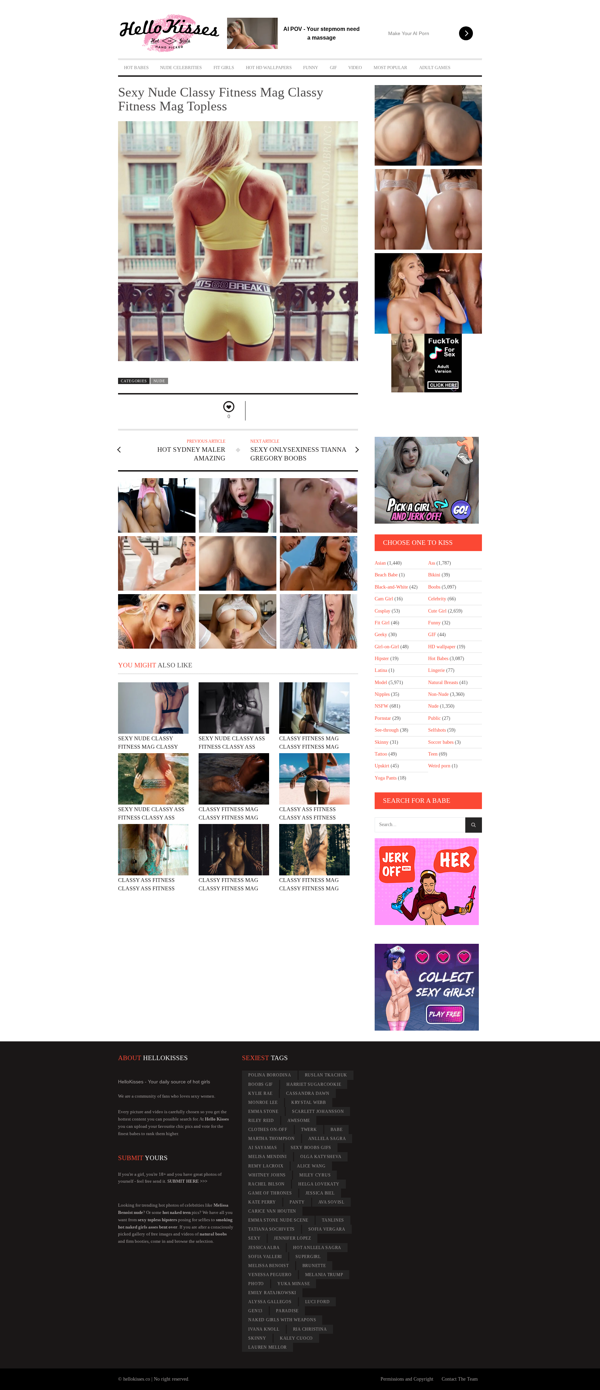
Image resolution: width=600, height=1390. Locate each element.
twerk (309, 1129)
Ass (431, 563)
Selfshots (437, 730)
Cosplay (382, 611)
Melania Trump (324, 1274)
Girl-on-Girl (387, 646)
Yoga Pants (386, 778)
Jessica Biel (320, 1193)
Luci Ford (317, 1301)
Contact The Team (460, 1379)
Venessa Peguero (269, 1274)
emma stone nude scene (278, 1220)
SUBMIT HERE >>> (187, 1181)
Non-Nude (438, 694)
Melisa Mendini (267, 1156)
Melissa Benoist (268, 1265)
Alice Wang (311, 1166)
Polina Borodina (269, 1075)
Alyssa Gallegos (269, 1301)
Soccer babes (440, 742)
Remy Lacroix (265, 1166)
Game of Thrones (270, 1193)
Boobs (434, 587)
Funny (310, 67)
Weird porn (439, 765)
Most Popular (390, 67)
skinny (257, 1338)
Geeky (381, 634)
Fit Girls (224, 67)
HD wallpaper (442, 646)
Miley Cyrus (315, 1175)
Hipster (382, 658)
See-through (387, 730)
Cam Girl (384, 598)
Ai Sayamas (262, 1147)
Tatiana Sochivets (271, 1229)
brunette (314, 1265)
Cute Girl (437, 611)
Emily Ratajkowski (272, 1292)
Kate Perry (262, 1202)
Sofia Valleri (265, 1256)
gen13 (255, 1310)
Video (355, 67)
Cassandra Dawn (308, 1093)
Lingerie (436, 670)
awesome (299, 1120)
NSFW (381, 706)
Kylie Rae (260, 1093)
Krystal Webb (308, 1102)
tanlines (333, 1220)
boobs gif (260, 1084)
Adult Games (434, 67)
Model (381, 682)
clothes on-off (268, 1129)
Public (434, 718)
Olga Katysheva (321, 1156)
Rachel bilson (266, 1184)
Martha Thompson (271, 1138)
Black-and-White (391, 587)
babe (337, 1129)
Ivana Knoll (263, 1329)
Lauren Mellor (267, 1347)
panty (297, 1202)
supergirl (308, 1256)
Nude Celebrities (181, 67)
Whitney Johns (267, 1175)
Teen (433, 754)
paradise (287, 1310)
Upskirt (382, 765)
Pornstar (383, 718)
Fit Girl (382, 622)
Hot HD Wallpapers (269, 67)
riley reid (261, 1120)
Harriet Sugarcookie (313, 1084)
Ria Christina (310, 1329)
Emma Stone (263, 1111)
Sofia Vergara (326, 1229)
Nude (159, 381)
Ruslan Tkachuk (326, 1075)
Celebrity (437, 598)
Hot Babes (136, 67)
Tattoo (381, 754)
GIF (333, 67)
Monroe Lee (263, 1102)
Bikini (434, 574)
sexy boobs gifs (311, 1147)
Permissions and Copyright (407, 1379)
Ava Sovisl (331, 1202)
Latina (381, 670)
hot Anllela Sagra (317, 1247)
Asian (380, 563)
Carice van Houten (272, 1211)
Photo (256, 1283)
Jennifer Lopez (292, 1238)
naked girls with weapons (282, 1319)
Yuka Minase (293, 1283)
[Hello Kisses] (172, 33)
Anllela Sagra (327, 1138)
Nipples (382, 694)
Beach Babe (386, 574)
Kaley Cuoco (296, 1338)
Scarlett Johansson (318, 1111)
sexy (254, 1238)
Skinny (382, 742)
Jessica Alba (264, 1247)
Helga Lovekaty (319, 1184)
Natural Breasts (443, 682)
